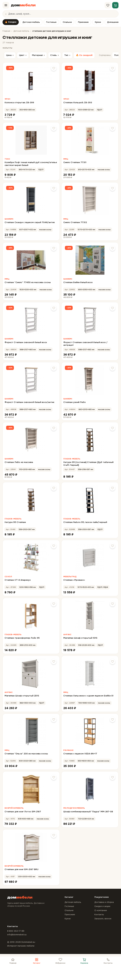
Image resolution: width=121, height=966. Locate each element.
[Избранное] (108, 5)
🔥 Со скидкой (84, 55)
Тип (67, 55)
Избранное (60, 963)
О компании (100, 910)
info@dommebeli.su (17, 934)
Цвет (22, 55)
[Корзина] (115, 5)
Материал (38, 55)
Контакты (108, 963)
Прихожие (83, 22)
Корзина (84, 963)
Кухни (98, 22)
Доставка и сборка (104, 902)
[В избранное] (53, 68)
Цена (10, 55)
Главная (6, 31)
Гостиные (51, 22)
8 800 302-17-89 (15, 931)
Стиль (54, 55)
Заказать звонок (102, 918)
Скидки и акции (102, 906)
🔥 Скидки (10, 22)
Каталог (36, 963)
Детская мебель (31, 22)
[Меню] (6, 5)
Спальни (67, 22)
